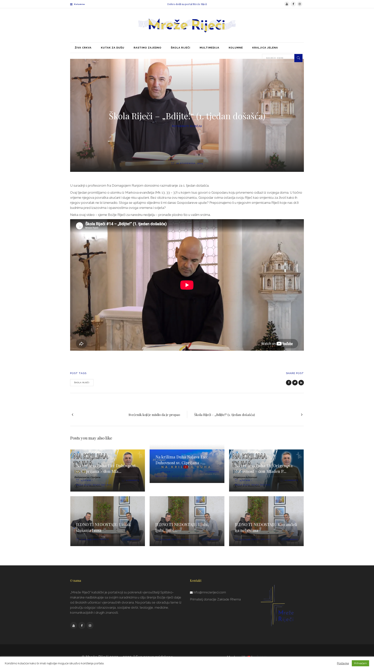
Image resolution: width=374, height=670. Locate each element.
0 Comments (132, 480)
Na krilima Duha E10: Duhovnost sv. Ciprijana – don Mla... (106, 468)
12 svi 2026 (165, 539)
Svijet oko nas (102, 485)
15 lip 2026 (85, 480)
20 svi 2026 (86, 539)
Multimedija (101, 539)
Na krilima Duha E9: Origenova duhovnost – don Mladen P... (264, 468)
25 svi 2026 (245, 480)
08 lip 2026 (165, 472)
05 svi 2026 (245, 539)
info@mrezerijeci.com (209, 592)
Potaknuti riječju (187, 126)
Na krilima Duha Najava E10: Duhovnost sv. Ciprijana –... (181, 459)
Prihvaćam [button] (360, 663)
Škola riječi (81, 382)
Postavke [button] (343, 663)
